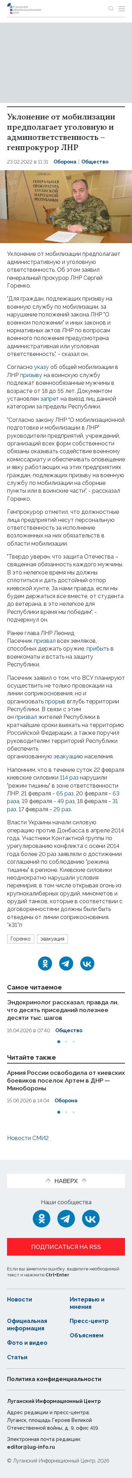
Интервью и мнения (87, 1303)
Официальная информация (27, 1325)
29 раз (62, 809)
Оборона (65, 162)
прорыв (55, 701)
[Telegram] (66, 963)
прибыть (98, 648)
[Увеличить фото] (66, 206)
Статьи (17, 1357)
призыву (31, 375)
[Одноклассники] (45, 963)
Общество (94, 162)
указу (41, 367)
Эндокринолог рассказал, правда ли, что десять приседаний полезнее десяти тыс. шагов (63, 1010)
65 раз (65, 793)
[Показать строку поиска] (111, 8)
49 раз (66, 801)
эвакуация (52, 939)
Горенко (21, 939)
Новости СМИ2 (28, 1138)
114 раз (69, 777)
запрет (49, 398)
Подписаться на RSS (66, 1246)
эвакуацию (68, 756)
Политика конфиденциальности (54, 1379)
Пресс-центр (89, 1321)
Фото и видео (27, 1343)
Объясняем (86, 1335)
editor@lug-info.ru (31, 1447)
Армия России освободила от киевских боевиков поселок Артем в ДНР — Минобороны (66, 1080)
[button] (58, 1041)
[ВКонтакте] (87, 963)
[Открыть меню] (122, 8)
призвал (45, 641)
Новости (19, 1299)
